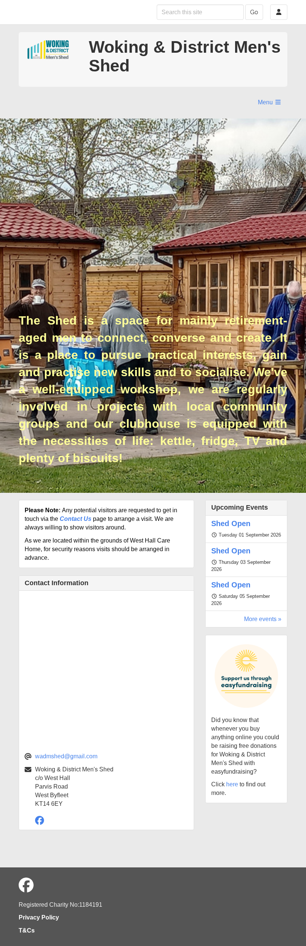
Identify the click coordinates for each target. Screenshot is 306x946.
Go (254, 12)
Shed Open (230, 523)
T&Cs (27, 930)
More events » (262, 619)
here (232, 784)
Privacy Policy (39, 917)
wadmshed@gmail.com (66, 756)
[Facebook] (41, 821)
